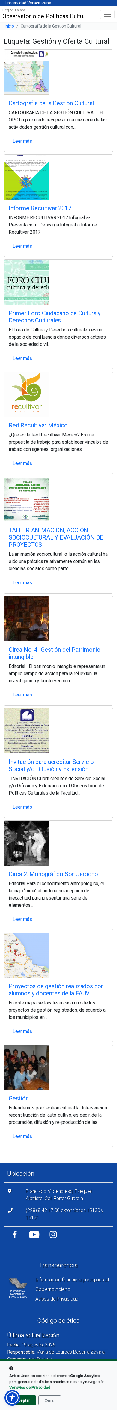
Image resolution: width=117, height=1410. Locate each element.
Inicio (9, 26)
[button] (12, 1397)
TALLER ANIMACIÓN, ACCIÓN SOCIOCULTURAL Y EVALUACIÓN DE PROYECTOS (56, 537)
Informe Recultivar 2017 (40, 208)
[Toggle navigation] (107, 14)
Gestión (19, 1098)
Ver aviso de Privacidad (29, 1387)
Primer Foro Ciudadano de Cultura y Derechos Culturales (54, 317)
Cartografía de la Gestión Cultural (51, 103)
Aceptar (22, 1400)
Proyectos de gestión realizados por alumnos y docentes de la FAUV (56, 990)
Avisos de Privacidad (56, 1299)
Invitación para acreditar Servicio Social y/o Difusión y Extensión (51, 765)
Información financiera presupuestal (72, 1280)
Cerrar (50, 1400)
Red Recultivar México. (39, 425)
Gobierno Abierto (52, 1289)
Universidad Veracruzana (28, 3)
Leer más (22, 141)
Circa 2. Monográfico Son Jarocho (53, 874)
